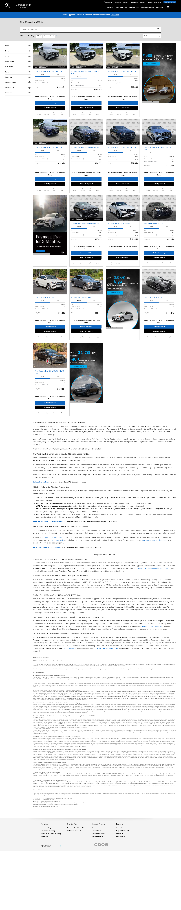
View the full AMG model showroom (48, 521)
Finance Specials (97, 837)
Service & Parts (134, 7)
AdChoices (56, 846)
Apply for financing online (151, 626)
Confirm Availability (50, 103)
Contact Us (119, 834)
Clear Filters (59, 36)
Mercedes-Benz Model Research (77, 828)
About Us (159, 7)
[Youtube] (103, 844)
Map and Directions (122, 831)
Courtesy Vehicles (147, 7)
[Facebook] (95, 844)
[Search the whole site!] (174, 7)
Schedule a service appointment (106, 648)
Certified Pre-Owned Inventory (51, 834)
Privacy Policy (120, 837)
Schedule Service (169, 2)
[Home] (8, 5)
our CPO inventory (69, 648)
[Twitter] (99, 844)
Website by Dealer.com (46, 846)
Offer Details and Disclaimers (150, 102)
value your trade (58, 540)
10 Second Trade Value (74, 831)
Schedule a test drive (41, 482)
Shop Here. (115, 15)
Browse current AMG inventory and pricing (152, 568)
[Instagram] (106, 844)
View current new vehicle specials (154, 540)
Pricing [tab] (42, 74)
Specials (94, 828)
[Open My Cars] (167, 7)
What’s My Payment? (50, 107)
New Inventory (46, 828)
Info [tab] (58, 74)
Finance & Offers (121, 7)
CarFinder (44, 837)
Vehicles (110, 7)
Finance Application (98, 834)
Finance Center (96, 831)
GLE (38, 36)
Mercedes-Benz (48, 36)
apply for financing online (54, 537)
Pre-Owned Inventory (48, 831)
